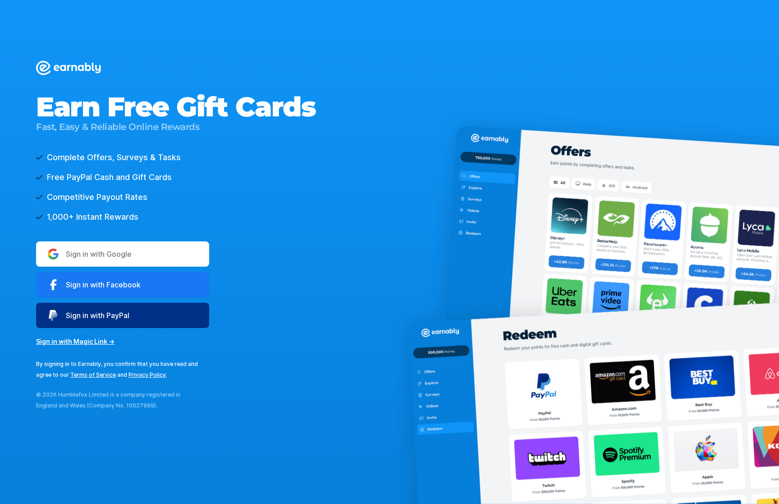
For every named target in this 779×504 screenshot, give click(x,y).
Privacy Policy (147, 374)
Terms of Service (93, 374)
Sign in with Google (99, 254)
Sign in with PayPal (97, 315)
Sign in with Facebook (103, 284)
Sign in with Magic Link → (75, 341)
